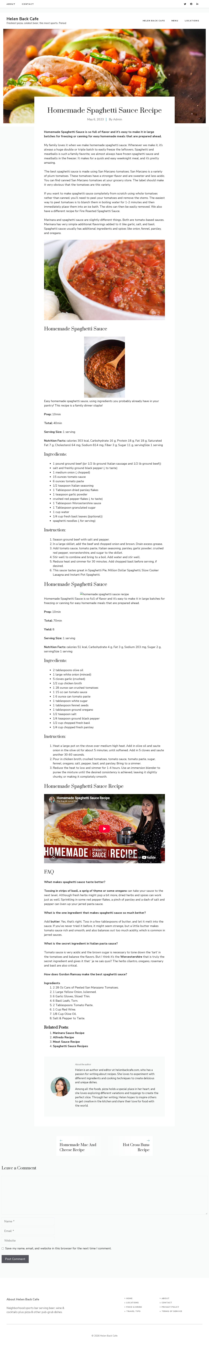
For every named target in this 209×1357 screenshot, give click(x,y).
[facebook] (191, 4)
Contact (28, 4)
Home (129, 1298)
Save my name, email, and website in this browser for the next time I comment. (58, 1248)
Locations (192, 20)
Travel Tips (133, 1311)
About (11, 4)
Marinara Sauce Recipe (68, 1033)
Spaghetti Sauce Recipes (70, 1046)
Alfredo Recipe (63, 1037)
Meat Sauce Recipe (66, 1042)
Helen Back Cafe (23, 19)
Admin (117, 119)
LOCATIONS (132, 1302)
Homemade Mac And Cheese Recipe (78, 1147)
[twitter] (185, 4)
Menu (174, 20)
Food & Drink (134, 1307)
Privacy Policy (170, 1307)
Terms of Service (172, 1311)
